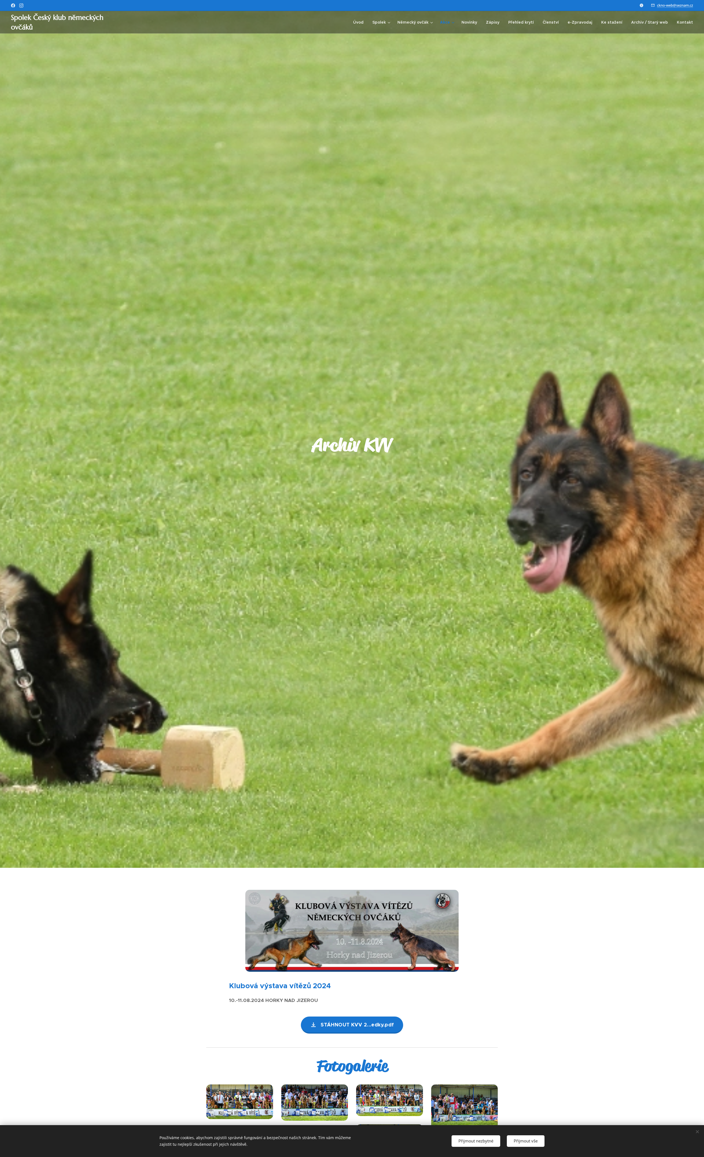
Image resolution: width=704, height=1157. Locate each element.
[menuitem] (360, 22)
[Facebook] (13, 5)
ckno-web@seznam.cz (675, 5)
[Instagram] (21, 5)
